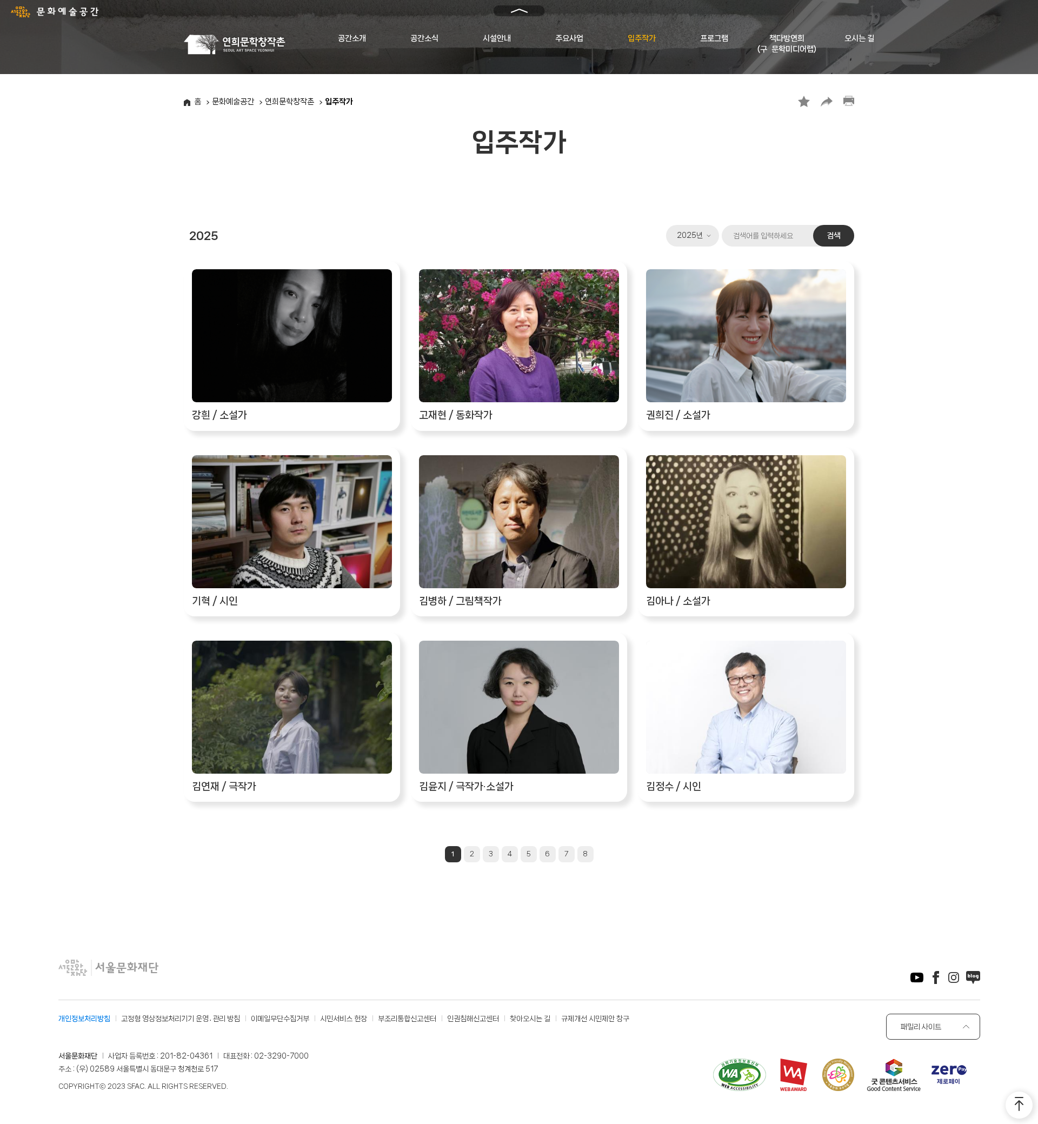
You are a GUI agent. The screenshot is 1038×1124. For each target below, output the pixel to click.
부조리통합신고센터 (407, 1018)
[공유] (827, 101)
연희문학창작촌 (289, 101)
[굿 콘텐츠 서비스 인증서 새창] (894, 1077)
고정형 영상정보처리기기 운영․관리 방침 (180, 1018)
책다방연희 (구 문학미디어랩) (786, 44)
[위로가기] (1019, 1105)
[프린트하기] (848, 101)
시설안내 (497, 38)
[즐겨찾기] (804, 101)
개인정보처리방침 (84, 1018)
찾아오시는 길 (530, 1018)
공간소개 (352, 38)
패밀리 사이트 (921, 1026)
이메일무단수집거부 (280, 1018)
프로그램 (714, 38)
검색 (834, 235)
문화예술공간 (233, 101)
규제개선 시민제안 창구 (595, 1018)
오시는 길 (859, 38)
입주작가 (642, 38)
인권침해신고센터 (473, 1018)
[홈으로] (236, 44)
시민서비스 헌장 (343, 1018)
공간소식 (424, 38)
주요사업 (569, 38)
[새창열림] (916, 979)
